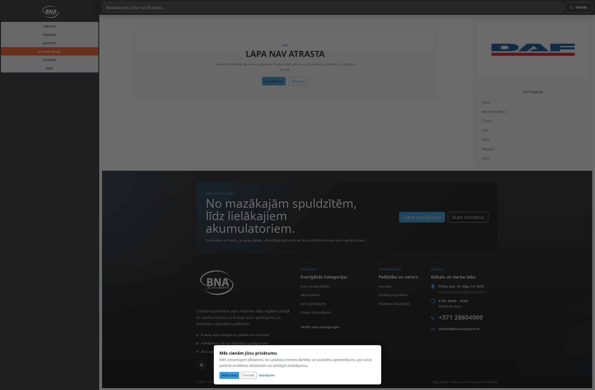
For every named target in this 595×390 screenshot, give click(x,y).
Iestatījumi (266, 375)
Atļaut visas (229, 375)
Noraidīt (249, 375)
